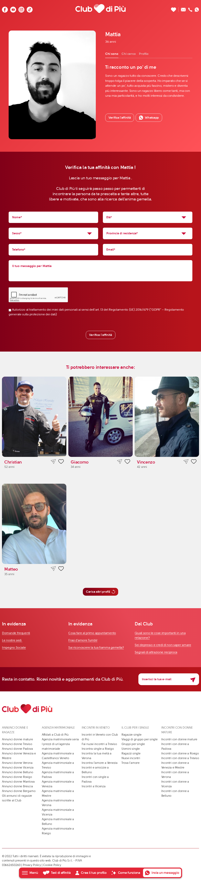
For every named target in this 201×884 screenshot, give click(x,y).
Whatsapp (152, 117)
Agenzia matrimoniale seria (60, 739)
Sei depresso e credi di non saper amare (163, 645)
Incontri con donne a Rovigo (180, 753)
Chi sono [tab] (111, 54)
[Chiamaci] (190, 8)
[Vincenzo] (167, 417)
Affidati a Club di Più (55, 734)
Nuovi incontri (131, 758)
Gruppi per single (133, 744)
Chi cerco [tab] (129, 54)
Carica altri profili (98, 592)
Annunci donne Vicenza (17, 767)
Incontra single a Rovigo (98, 748)
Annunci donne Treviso (17, 744)
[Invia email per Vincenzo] (186, 461)
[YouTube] (13, 8)
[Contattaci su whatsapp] (197, 8)
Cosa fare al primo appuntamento (92, 633)
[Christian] (34, 417)
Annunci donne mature (17, 739)
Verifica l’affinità (120, 117)
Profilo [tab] (144, 54)
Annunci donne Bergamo (18, 791)
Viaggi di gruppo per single (140, 739)
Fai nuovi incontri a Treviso (99, 744)
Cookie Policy (52, 865)
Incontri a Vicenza (94, 786)
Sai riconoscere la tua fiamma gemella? (96, 647)
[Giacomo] (100, 417)
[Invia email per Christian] (53, 461)
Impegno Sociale (14, 647)
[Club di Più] (100, 8)
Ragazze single (132, 734)
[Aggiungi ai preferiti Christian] (61, 462)
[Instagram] (21, 8)
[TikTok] (30, 8)
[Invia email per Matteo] (53, 568)
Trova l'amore (131, 763)
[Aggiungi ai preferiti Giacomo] (127, 462)
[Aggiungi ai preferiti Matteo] (61, 569)
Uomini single (131, 748)
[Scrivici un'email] (183, 8)
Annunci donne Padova (17, 748)
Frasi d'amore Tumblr (82, 640)
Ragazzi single (131, 753)
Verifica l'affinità (100, 335)
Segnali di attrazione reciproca (156, 652)
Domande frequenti (16, 633)
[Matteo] (34, 524)
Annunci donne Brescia (17, 786)
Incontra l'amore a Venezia (100, 763)
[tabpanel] (148, 81)
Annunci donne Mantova (18, 781)
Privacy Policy (32, 865)
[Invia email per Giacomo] (119, 461)
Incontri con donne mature (179, 739)
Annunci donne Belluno (17, 772)
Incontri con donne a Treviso (180, 758)
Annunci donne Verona (17, 763)
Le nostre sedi (12, 640)
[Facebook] (5, 8)
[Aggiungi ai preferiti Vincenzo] (194, 462)
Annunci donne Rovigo (17, 777)
